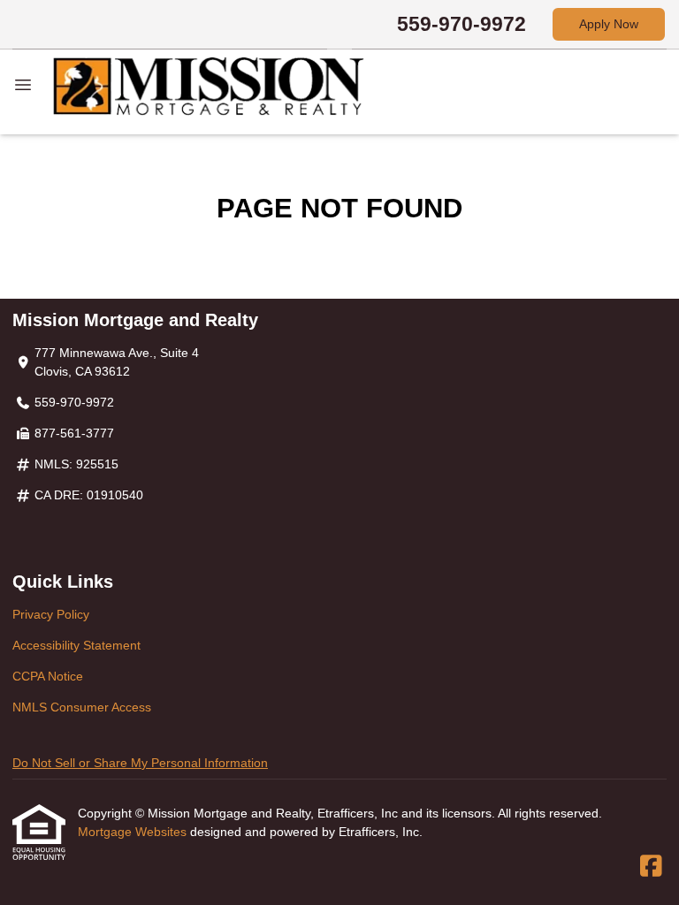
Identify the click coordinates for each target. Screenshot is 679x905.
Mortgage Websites (134, 832)
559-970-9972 (461, 23)
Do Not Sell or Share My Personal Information (140, 763)
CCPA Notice (47, 676)
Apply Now (608, 24)
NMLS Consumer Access (81, 707)
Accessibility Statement (76, 645)
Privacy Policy (50, 614)
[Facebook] (651, 867)
